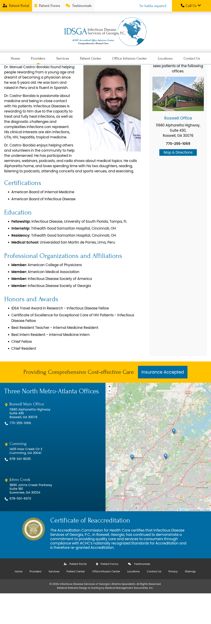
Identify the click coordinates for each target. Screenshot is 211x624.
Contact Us (192, 58)
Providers (38, 58)
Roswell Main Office (26, 404)
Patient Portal (18, 5)
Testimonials (81, 5)
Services (62, 58)
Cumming (17, 443)
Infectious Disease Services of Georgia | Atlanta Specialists (97, 584)
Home (15, 58)
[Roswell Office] (178, 94)
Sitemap (190, 571)
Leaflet (182, 510)
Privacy (173, 571)
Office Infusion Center (129, 58)
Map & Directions (178, 152)
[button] (132, 457)
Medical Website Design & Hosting (78, 588)
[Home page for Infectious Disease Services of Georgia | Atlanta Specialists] (105, 32)
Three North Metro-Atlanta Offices (51, 391)
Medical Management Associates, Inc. (129, 588)
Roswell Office (178, 118)
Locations (165, 58)
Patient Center (90, 58)
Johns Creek (19, 479)
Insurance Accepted (163, 372)
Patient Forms (49, 5)
